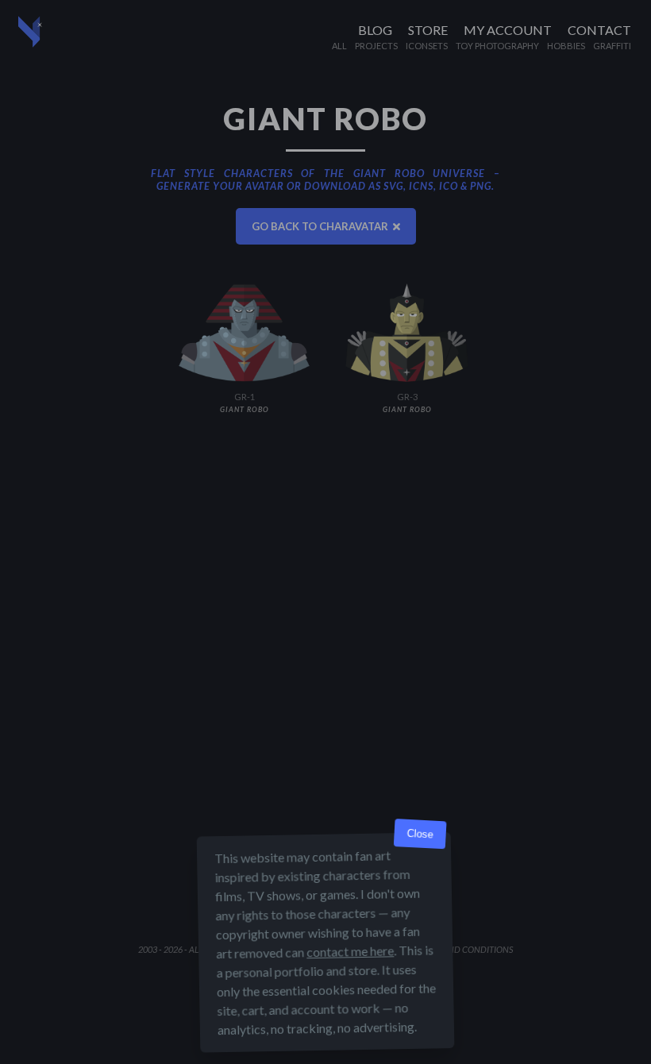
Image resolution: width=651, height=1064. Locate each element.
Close (419, 834)
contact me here (350, 951)
